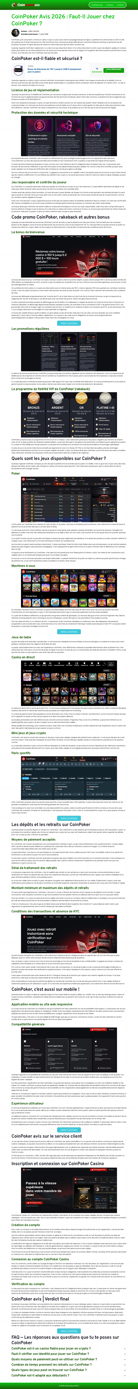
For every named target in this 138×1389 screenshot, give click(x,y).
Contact (120, 5)
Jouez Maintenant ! (113, 70)
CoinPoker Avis (97, 5)
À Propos (109, 5)
